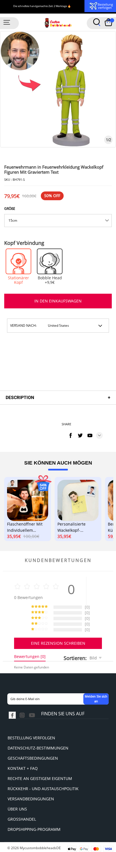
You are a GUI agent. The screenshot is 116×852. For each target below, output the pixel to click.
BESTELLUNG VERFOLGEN (31, 737)
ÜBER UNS (17, 809)
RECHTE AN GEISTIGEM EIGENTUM (40, 778)
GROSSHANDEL (22, 819)
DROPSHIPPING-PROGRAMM (34, 829)
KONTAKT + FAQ (23, 768)
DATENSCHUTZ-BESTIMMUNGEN (38, 748)
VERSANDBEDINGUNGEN (31, 798)
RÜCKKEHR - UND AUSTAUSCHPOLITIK (43, 788)
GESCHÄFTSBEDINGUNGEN (33, 758)
